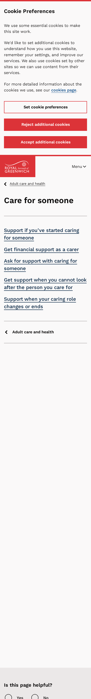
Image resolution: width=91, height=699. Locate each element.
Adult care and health (27, 184)
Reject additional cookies (45, 124)
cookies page (63, 90)
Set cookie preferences (46, 107)
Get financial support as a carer (41, 249)
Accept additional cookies (45, 142)
